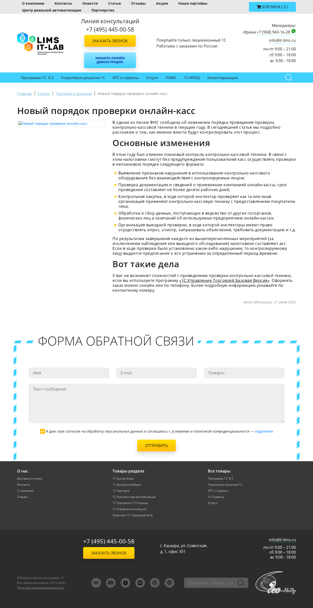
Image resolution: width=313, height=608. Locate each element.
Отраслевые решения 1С (83, 77)
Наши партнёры (192, 3)
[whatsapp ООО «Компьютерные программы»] (293, 32)
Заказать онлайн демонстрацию (110, 60)
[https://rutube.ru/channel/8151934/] (140, 583)
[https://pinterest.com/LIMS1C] (155, 583)
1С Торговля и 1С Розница (130, 503)
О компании (33, 3)
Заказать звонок (110, 41)
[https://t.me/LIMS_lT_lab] (169, 583)
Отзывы (138, 3)
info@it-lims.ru (282, 40)
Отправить (156, 445)
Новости (90, 3)
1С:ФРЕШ (192, 77)
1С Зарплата (120, 491)
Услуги (152, 77)
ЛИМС (171, 77)
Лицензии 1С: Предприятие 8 (132, 515)
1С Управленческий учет (129, 509)
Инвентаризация (222, 77)
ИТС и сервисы (125, 77)
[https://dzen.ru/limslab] (125, 583)
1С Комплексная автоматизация (134, 497)
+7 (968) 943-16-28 (273, 32)
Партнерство (102, 10)
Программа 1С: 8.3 (37, 77)
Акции (162, 3)
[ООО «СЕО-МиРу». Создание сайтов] (276, 582)
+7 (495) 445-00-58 (108, 541)
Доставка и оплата (29, 478)
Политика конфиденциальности (40, 587)
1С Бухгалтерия (123, 478)
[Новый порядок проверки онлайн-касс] (61, 123)
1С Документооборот (126, 484)
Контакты (63, 3)
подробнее (264, 431)
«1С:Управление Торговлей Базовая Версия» (224, 280)
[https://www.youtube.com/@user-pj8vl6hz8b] (111, 583)
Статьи (114, 3)
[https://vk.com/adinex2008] (96, 583)
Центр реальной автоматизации (51, 10)
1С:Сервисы (216, 497)
